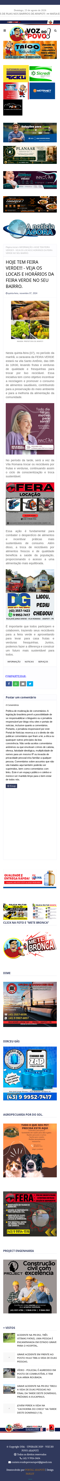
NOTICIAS (29, 660)
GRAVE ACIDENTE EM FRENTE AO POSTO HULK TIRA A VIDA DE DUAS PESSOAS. (37, 1356)
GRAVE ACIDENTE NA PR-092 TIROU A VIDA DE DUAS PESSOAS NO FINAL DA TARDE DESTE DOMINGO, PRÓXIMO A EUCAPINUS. (37, 1390)
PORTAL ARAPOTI (35, 1468)
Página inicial (12, 245)
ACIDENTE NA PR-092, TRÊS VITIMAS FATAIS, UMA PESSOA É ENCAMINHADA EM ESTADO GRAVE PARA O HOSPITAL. (36, 1338)
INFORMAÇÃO (25, 245)
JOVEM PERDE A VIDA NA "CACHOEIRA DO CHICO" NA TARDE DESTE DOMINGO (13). (36, 1407)
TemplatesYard (30, 1477)
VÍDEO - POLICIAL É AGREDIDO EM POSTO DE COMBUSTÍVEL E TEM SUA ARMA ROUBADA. (36, 1372)
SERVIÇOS (43, 660)
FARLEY (30, 1472)
